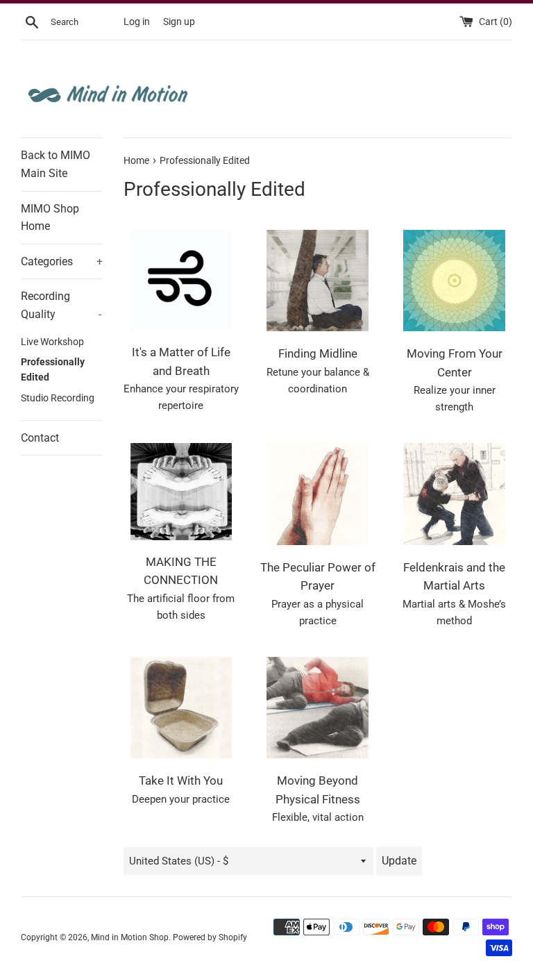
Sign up (179, 21)
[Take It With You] (181, 708)
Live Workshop (52, 341)
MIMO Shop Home (50, 217)
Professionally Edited (53, 369)
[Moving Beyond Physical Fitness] (317, 708)
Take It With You (181, 780)
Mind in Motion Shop (130, 937)
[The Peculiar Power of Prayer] (317, 494)
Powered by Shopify (210, 937)
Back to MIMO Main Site (55, 164)
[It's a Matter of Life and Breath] (181, 280)
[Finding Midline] (317, 281)
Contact (40, 437)
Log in (137, 21)
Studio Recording (57, 397)
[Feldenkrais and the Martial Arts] (454, 494)
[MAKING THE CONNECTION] (181, 491)
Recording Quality (61, 305)
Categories (62, 261)
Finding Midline (317, 353)
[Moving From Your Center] (454, 281)
